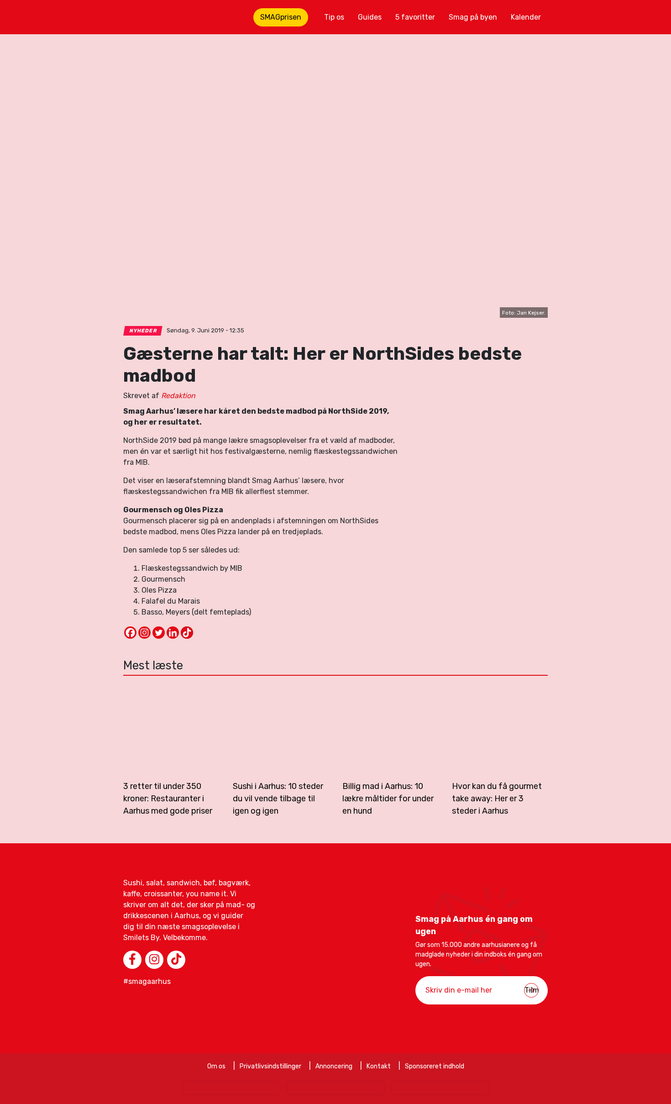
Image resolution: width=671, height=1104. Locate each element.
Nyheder (143, 331)
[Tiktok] (187, 632)
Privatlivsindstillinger (270, 1066)
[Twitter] (158, 632)
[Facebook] (130, 632)
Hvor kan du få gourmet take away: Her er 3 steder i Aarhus (497, 798)
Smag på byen (473, 17)
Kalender (526, 17)
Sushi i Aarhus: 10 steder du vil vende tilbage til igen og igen (278, 798)
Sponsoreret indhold (434, 1066)
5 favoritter (415, 17)
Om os (216, 1066)
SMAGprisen (280, 17)
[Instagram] (144, 632)
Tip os (334, 17)
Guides (370, 17)
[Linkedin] (173, 632)
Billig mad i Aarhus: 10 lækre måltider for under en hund (388, 798)
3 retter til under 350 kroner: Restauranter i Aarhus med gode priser (167, 798)
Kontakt (379, 1066)
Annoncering (333, 1066)
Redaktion (178, 395)
